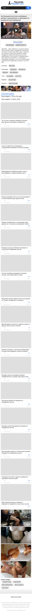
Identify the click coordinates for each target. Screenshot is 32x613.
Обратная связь (16, 597)
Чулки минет (17, 581)
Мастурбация (14, 72)
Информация (10, 45)
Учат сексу (5, 587)
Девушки (5, 72)
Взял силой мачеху (7, 584)
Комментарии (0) (21, 45)
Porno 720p (10, 610)
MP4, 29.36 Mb (13, 83)
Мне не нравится (11, 42)
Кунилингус (22, 69)
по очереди (10, 76)
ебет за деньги (19, 584)
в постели (18, 76)
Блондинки (13, 69)
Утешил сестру (7, 581)
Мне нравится (9, 42)
